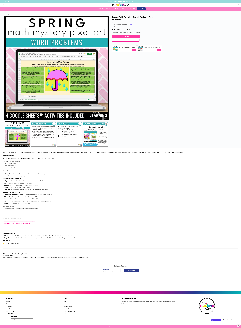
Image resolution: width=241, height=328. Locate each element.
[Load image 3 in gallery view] (69, 134)
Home (4, 14)
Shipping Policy (9, 313)
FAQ (7, 303)
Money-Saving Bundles (69, 311)
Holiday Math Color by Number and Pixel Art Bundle (17, 223)
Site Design (134, 326)
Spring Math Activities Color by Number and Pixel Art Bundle (19, 221)
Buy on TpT (126, 40)
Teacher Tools (67, 308)
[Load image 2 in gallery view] (43, 134)
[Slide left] (6, 134)
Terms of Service (10, 311)
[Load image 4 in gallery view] (95, 134)
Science (66, 303)
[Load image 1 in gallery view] (17, 134)
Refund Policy (9, 308)
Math (65, 301)
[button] (4, 4)
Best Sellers (66, 313)
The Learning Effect (115, 326)
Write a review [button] (131, 270)
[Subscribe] (31, 319)
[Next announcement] (178, 1)
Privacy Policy (9, 306)
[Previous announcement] (62, 1)
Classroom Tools (68, 306)
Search (8, 301)
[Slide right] (107, 134)
